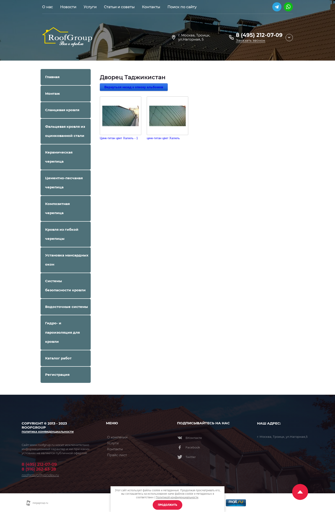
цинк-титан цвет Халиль (163, 138)
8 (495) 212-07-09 (259, 35)
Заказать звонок (250, 40)
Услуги (113, 443)
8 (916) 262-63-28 (39, 469)
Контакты (115, 449)
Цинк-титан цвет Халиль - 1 (119, 138)
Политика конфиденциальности (48, 431)
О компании (117, 437)
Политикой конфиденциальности (177, 497)
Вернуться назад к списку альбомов (133, 87)
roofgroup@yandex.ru (40, 475)
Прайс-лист (117, 455)
